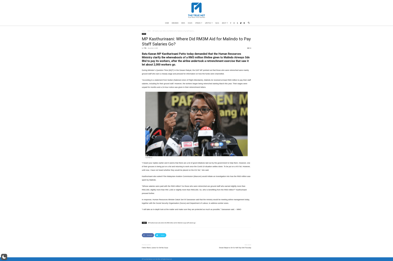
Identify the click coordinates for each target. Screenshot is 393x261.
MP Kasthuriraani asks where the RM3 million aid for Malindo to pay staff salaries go (172, 223)
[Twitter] (240, 22)
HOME (167, 23)
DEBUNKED (175, 23)
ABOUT (224, 23)
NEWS (183, 23)
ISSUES (190, 23)
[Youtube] (244, 22)
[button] (248, 23)
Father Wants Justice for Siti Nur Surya (155, 248)
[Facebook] (230, 22)
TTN (145, 48)
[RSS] (237, 22)
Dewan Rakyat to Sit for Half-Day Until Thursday (235, 248)
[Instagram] (234, 22)
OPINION (197, 23)
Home (143, 31)
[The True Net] (196, 10)
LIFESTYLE (208, 23)
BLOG (217, 23)
